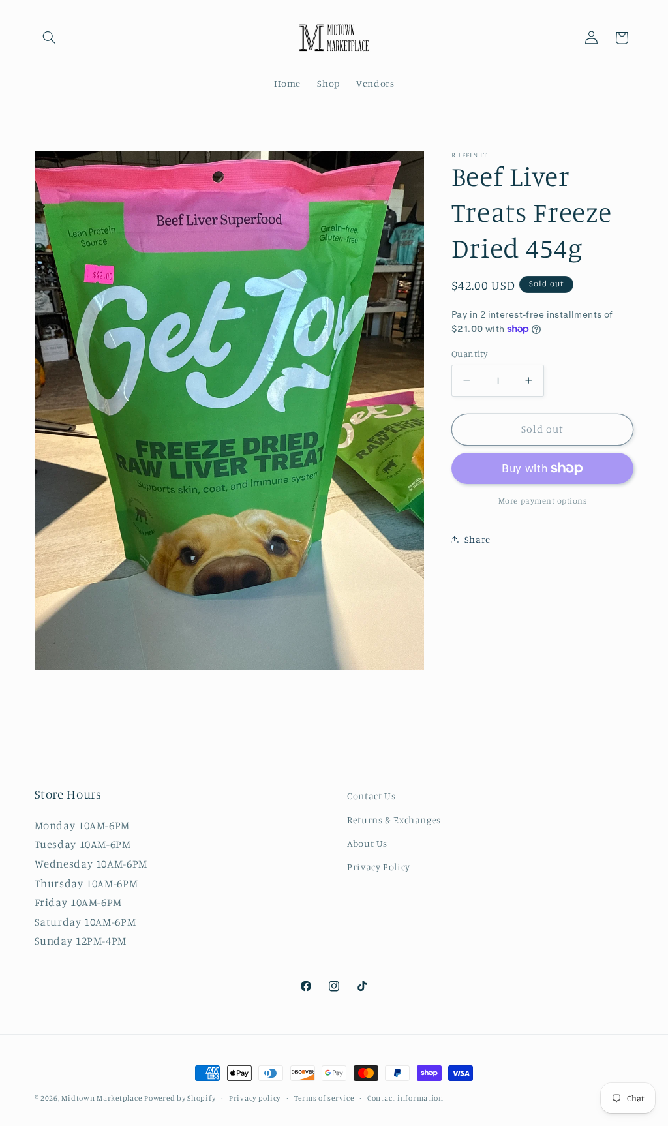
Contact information (405, 1098)
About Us (367, 843)
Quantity (469, 353)
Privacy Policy (378, 866)
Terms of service (324, 1098)
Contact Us (371, 795)
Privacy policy (255, 1098)
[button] (50, 38)
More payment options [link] (542, 501)
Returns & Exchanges (394, 819)
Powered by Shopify (179, 1098)
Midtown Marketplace (101, 1098)
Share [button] (477, 539)
